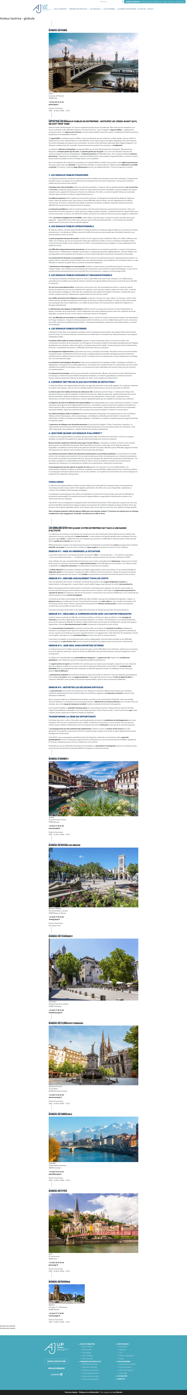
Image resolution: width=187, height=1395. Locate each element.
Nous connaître (60, 9)
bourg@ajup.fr (54, 919)
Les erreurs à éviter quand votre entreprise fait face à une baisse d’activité (87, 529)
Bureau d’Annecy (59, 759)
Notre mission (87, 1347)
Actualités (142, 9)
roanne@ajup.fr (54, 1316)
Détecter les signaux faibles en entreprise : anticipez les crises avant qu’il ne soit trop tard (93, 123)
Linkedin (55, 1374)
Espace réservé (56, 1368)
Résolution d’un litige (89, 1367)
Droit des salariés (125, 1367)
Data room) (180, 2)
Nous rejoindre (87, 1359)
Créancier (171, 2)
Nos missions (95, 9)
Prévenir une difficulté (78, 9)
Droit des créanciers (126, 1370)
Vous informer (109, 9)
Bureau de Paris (58, 30)
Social (121, 1359)
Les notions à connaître (127, 1364)
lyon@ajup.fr (53, 1265)
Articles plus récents (7, 1328)
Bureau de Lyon (58, 1191)
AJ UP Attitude (87, 1356)
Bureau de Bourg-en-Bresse (64, 845)
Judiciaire (122, 1350)
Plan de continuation (126, 1356)
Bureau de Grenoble (60, 1114)
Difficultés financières (90, 1364)
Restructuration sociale (90, 1376)
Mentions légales (71, 1392)
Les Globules (117, 1392)
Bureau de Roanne (59, 1281)
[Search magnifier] (122, 1)
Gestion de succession (90, 1370)
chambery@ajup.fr (55, 1012)
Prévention (123, 1347)
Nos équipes (86, 1353)
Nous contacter (56, 1361)
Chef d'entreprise (147, 2)
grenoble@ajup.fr (55, 1174)
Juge (164, 2)
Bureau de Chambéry (61, 936)
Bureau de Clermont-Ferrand (66, 1023)
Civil (120, 1353)
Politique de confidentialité (89, 1392)
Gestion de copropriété (90, 1379)
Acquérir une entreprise (127, 9)
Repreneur (157, 2)
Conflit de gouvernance (90, 1373)
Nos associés (87, 1350)
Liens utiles (123, 1373)
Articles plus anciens (7, 1326)
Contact (150, 9)
